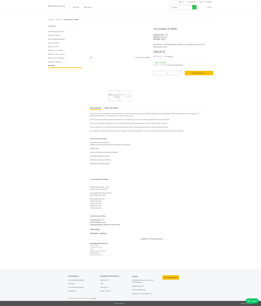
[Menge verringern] (155, 73)
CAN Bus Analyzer (54, 35)
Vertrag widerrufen (170, 277)
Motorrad (164, 37)
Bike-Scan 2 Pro (53, 47)
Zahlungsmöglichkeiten (76, 280)
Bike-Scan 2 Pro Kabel (55, 50)
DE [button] (182, 2)
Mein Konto (88, 7)
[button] (200, 7)
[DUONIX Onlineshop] (56, 6)
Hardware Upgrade (54, 62)
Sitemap (71, 284)
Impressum (104, 287)
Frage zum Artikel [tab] (111, 108)
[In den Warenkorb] (91, 26)
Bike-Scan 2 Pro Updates (56, 58)
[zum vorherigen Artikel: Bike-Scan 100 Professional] (211, 19)
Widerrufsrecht (105, 291)
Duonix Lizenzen (53, 43)
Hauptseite (192, 2)
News (201, 2)
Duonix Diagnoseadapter (56, 39)
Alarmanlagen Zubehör (56, 31)
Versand (170, 56)
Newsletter (72, 291)
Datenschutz (104, 280)
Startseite (75, 7)
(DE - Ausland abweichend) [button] (175, 65)
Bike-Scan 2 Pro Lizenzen (56, 54)
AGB (101, 284)
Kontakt (208, 2)
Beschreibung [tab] (95, 108)
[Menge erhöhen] (179, 73)
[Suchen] (194, 7)
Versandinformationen (76, 287)
